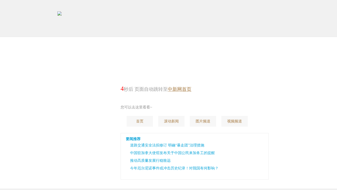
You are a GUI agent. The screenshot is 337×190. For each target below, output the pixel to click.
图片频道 (203, 121)
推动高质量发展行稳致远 (150, 161)
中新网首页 (179, 89)
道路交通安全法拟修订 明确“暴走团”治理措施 (167, 145)
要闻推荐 (133, 139)
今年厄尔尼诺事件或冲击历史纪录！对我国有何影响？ (174, 168)
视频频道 (234, 121)
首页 (139, 121)
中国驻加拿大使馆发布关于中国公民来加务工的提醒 (172, 153)
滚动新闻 (171, 121)
